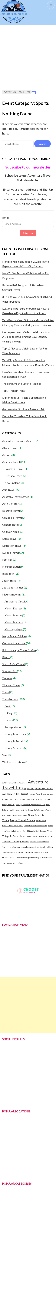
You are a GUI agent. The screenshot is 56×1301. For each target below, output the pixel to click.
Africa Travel (9, 448)
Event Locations (11, 1174)
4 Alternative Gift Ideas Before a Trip (23, 409)
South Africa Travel (13, 664)
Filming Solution (11, 566)
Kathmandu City (32, 810)
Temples (7, 678)
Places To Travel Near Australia (35, 826)
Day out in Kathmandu (17, 799)
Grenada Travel (13, 475)
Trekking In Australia (14, 734)
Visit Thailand (18, 863)
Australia (7, 1130)
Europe (6, 1139)
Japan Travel (9, 580)
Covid (7, 706)
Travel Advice (10, 699)
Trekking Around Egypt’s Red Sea (21, 383)
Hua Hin (12, 810)
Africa (5, 1148)
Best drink (15, 794)
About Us (7, 943)
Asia (4, 1121)
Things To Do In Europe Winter (39, 831)
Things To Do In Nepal (13, 836)
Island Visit (20, 810)
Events (6, 1256)
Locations (8, 961)
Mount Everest (13, 608)
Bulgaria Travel (11, 510)
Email (6, 217)
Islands (8, 720)
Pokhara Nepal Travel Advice (19, 650)
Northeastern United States (12, 826)
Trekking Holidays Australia (12, 852)
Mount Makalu (13, 615)
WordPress (27, 1295)
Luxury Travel (46, 810)
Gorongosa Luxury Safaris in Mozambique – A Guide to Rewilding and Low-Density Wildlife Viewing (27, 336)
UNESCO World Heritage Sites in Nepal (25, 857)
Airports (7, 455)
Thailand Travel (11, 685)
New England (12, 482)
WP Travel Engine (27, 1291)
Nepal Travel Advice (14, 636)
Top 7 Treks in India (13, 390)
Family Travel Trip (8, 805)
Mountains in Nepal (19, 815)
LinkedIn (7, 1076)
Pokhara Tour (21, 831)
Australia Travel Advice (15, 496)
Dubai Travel (9, 538)
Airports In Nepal (30, 789)
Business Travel (34, 794)
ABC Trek (15, 783)
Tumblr (6, 1084)
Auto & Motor (10, 503)
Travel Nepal (40, 847)
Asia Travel (8, 489)
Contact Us (8, 952)
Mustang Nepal (13, 629)
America (7, 1157)
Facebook (8, 1049)
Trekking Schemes (13, 748)
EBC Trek (46, 799)
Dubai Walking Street (34, 799)
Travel (6, 692)
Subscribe (28, 233)
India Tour (8, 573)
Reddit (6, 1093)
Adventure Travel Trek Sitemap (23, 1286)
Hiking (8, 713)
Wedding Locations (13, 762)
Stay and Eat (9, 671)
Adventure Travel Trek (15, 934)
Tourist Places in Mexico (39, 842)
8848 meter (6, 783)
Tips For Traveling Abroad (15, 841)
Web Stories (9, 1102)
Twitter (6, 1058)
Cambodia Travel (12, 517)
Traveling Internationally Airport (21, 847)
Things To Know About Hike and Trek (39, 836)
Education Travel (12, 545)
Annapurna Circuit (15, 601)
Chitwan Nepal (11, 531)
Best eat (24, 794)
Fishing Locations (22, 805)
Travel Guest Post (12, 970)
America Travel (11, 462)
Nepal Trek (41, 820)
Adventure (23, 783)
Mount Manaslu (13, 622)
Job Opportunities (12, 587)
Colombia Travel (13, 468)
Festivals (7, 559)
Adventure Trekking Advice (18, 441)
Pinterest (7, 1067)
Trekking (49, 847)
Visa (4, 755)
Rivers (6, 657)
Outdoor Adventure (14, 643)
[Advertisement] (28, 58)
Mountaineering (11, 594)
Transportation (13, 727)
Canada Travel (10, 524)
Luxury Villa (6, 815)
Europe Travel (10, 552)
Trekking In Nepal (12, 741)
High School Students (37, 805)
